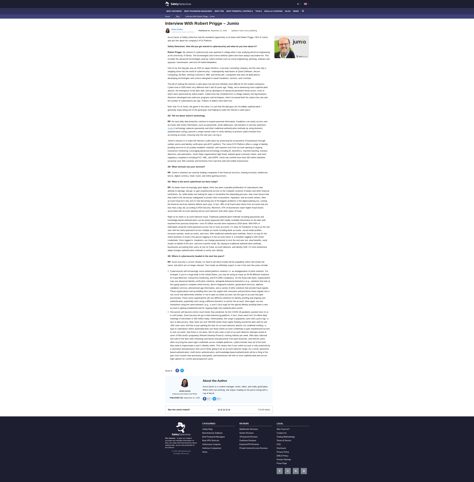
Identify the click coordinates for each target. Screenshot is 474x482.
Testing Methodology (286, 437)
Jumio (170, 128)
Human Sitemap (284, 459)
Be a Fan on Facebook (280, 471)
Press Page (282, 463)
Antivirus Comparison (211, 448)
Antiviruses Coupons (211, 444)
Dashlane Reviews (247, 440)
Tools (258, 11)
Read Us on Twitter (288, 471)
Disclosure (281, 448)
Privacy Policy (283, 452)
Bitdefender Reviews (248, 429)
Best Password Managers (198, 11)
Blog (288, 11)
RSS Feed (296, 471)
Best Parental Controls (240, 11)
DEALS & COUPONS (273, 11)
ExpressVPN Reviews (249, 444)
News (296, 11)
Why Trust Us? (283, 429)
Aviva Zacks (177, 29)
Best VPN (219, 11)
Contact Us (281, 433)
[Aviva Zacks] (184, 384)
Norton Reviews (246, 433)
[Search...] (302, 11)
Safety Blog (207, 429)
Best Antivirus (174, 11)
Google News (304, 471)
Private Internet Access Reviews (253, 448)
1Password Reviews (248, 437)
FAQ (279, 444)
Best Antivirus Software (212, 433)
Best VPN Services (210, 440)
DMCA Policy (282, 456)
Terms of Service (284, 440)
